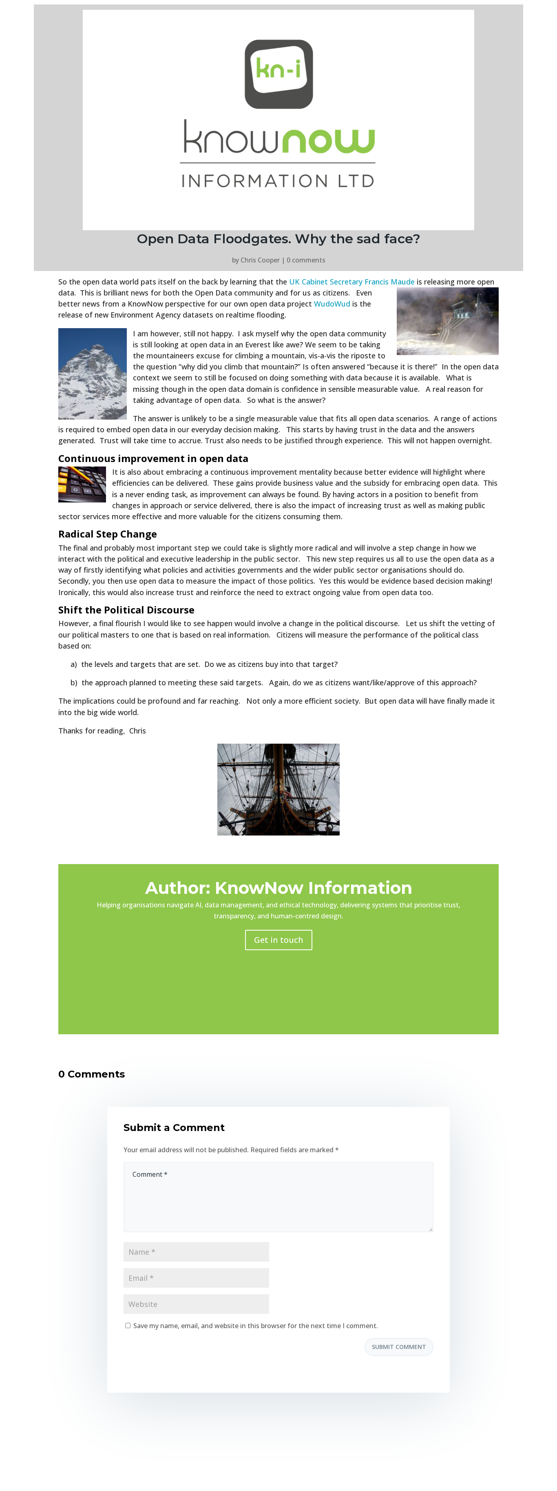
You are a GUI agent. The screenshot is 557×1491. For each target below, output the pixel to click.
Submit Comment (399, 1347)
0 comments (306, 260)
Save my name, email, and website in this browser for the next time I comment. (255, 1325)
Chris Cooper (260, 260)
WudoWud (332, 304)
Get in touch (278, 939)
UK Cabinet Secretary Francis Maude (352, 282)
